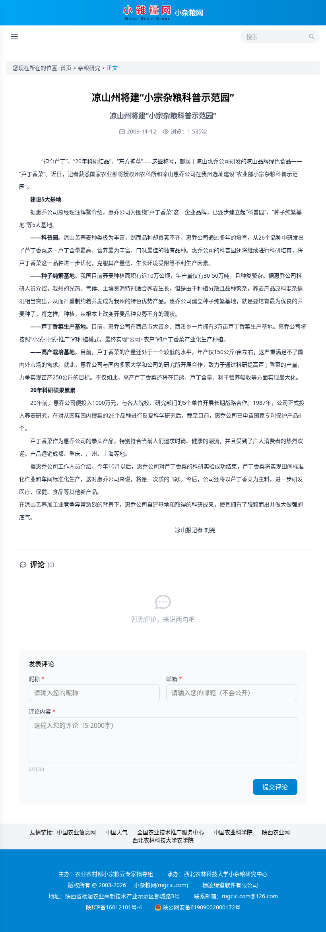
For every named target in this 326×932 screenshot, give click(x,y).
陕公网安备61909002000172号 (202, 907)
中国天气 (116, 832)
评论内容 (42, 711)
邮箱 (174, 679)
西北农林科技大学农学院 (163, 840)
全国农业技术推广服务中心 (170, 832)
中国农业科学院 (232, 832)
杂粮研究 (90, 68)
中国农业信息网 (76, 832)
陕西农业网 (276, 832)
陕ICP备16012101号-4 (114, 907)
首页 (66, 68)
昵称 (37, 679)
